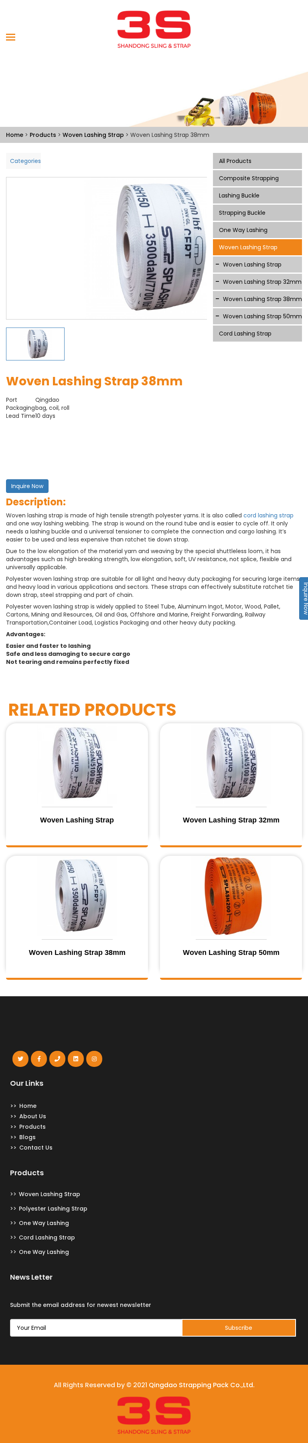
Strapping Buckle (242, 213)
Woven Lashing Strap (248, 247)
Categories (25, 161)
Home (27, 1106)
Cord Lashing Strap (245, 334)
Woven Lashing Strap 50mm (262, 316)
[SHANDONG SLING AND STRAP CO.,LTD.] (154, 29)
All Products (235, 161)
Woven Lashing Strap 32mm (262, 282)
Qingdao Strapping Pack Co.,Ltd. (202, 1385)
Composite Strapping (249, 178)
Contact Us (36, 1148)
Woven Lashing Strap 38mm (262, 299)
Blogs (27, 1137)
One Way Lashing (243, 230)
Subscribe (238, 1328)
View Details (77, 834)
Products (32, 1127)
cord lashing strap (268, 515)
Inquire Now (27, 486)
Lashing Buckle (239, 195)
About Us (32, 1116)
